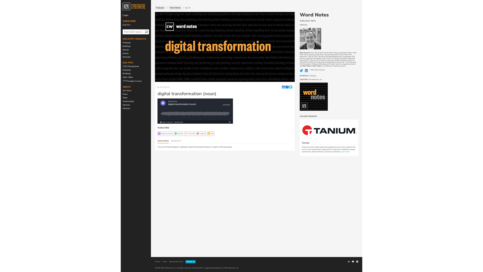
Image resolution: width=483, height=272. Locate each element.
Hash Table (128, 77)
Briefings (127, 46)
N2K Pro (126, 25)
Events (126, 53)
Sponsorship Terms (176, 262)
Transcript (176, 141)
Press (125, 94)
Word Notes (314, 14)
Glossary (127, 57)
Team (125, 97)
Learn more (345, 152)
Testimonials (128, 101)
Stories (126, 49)
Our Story (127, 90)
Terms (165, 262)
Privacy (157, 262)
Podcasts (127, 42)
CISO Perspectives (131, 66)
